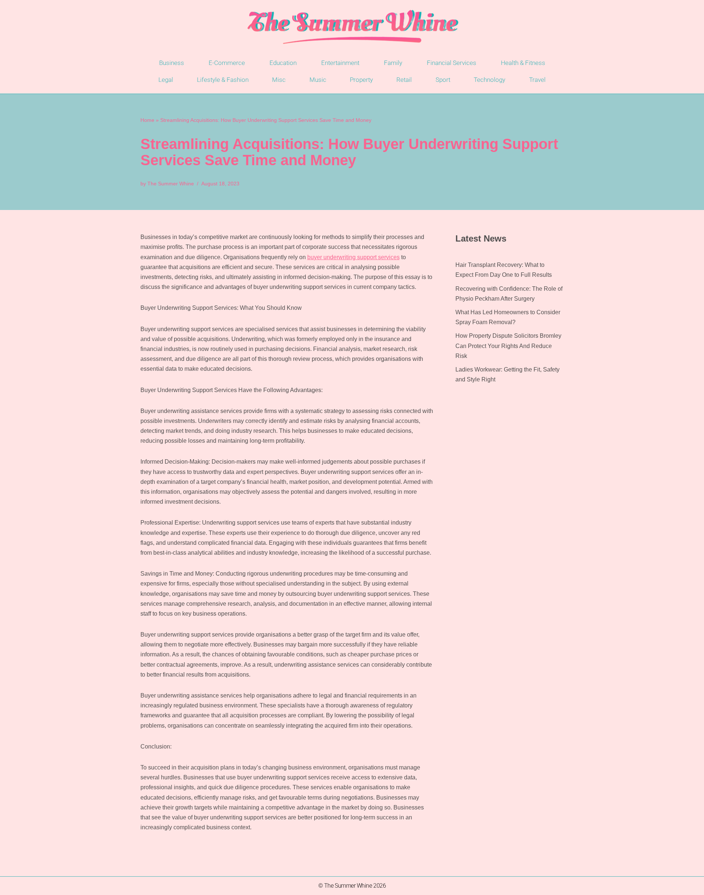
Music (317, 79)
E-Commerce (227, 62)
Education (283, 62)
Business (171, 62)
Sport (443, 79)
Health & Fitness (523, 62)
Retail (404, 79)
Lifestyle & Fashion (223, 79)
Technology (489, 79)
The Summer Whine (170, 183)
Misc (279, 79)
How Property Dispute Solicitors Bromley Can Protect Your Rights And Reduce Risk (508, 346)
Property (361, 79)
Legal (165, 79)
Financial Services (451, 62)
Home (147, 120)
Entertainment (340, 62)
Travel (537, 79)
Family (393, 62)
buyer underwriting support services (353, 257)
